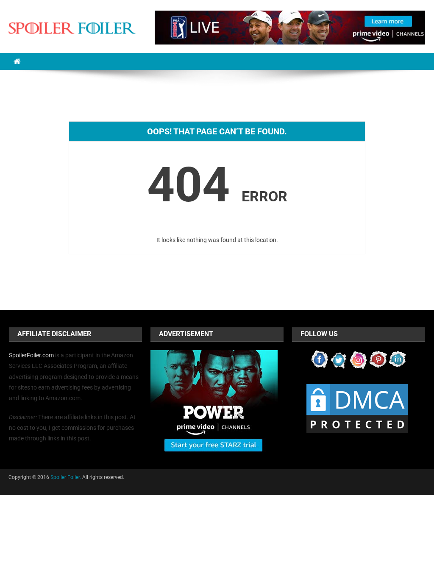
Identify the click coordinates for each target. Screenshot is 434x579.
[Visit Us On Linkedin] (397, 359)
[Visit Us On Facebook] (319, 359)
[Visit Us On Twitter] (339, 359)
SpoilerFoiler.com (31, 355)
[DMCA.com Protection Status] (357, 407)
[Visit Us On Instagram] (358, 359)
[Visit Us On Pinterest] (378, 359)
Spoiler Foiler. (65, 477)
